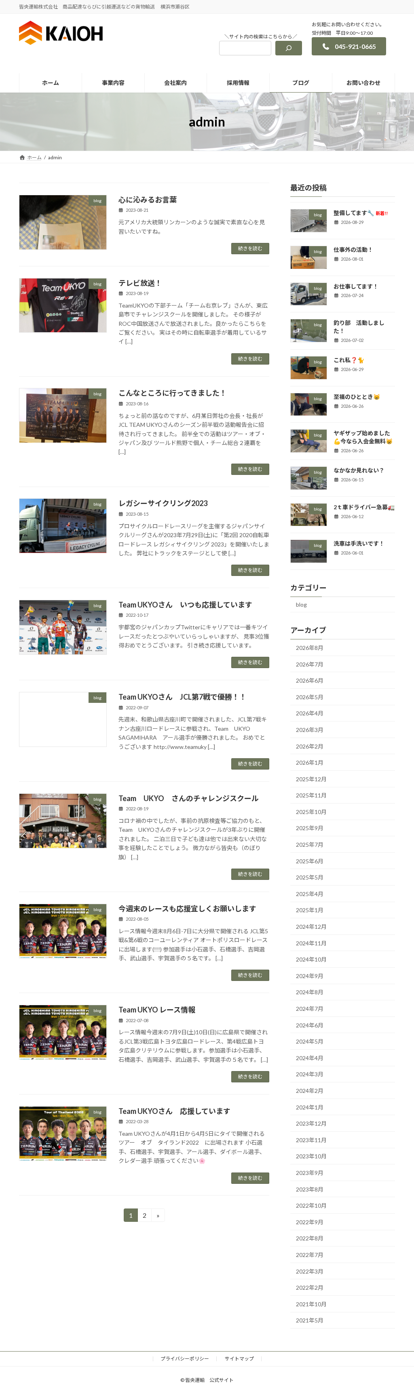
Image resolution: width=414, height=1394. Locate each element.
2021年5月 (309, 1320)
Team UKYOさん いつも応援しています (185, 604)
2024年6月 (309, 1025)
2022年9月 (309, 1222)
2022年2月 (309, 1287)
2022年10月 (311, 1205)
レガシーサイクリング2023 (162, 503)
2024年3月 (309, 1074)
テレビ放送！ (140, 282)
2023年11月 (311, 1140)
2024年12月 (311, 926)
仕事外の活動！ (353, 249)
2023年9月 (309, 1172)
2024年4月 (309, 1057)
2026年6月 (309, 680)
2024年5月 (309, 1041)
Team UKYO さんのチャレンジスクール (188, 798)
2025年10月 (311, 811)
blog (301, 604)
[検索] (288, 48)
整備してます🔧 (361, 212)
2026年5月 (309, 697)
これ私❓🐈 (349, 359)
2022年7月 (309, 1254)
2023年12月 (311, 1123)
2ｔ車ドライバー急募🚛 (364, 507)
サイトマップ (239, 1359)
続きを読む (250, 248)
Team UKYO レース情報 (156, 1009)
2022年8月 (309, 1238)
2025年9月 (309, 828)
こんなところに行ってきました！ (172, 392)
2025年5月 (309, 877)
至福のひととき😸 (357, 396)
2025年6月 (309, 861)
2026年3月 (309, 729)
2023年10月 (311, 1156)
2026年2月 (309, 746)
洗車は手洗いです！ (359, 543)
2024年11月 (311, 943)
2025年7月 (309, 844)
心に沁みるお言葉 (147, 199)
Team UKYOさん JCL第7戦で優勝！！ (182, 696)
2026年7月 (309, 664)
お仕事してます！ (356, 286)
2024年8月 (309, 992)
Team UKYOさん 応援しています (174, 1111)
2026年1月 (309, 762)
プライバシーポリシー (185, 1359)
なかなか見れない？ (359, 470)
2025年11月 (311, 795)
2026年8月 (309, 647)
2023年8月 (309, 1189)
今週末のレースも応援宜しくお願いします (187, 908)
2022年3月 (309, 1271)
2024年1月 (309, 1107)
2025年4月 (309, 893)
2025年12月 (311, 779)
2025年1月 (309, 910)
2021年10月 (311, 1304)
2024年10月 (311, 959)
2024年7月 (309, 1008)
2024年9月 (309, 975)
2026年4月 (309, 713)
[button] (349, 46)
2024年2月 (309, 1090)
